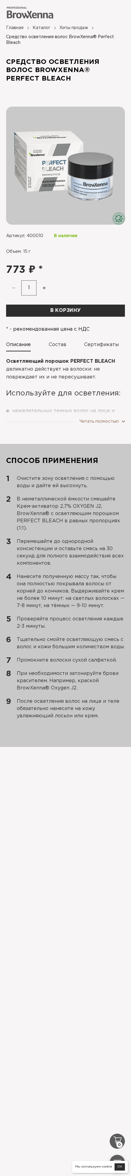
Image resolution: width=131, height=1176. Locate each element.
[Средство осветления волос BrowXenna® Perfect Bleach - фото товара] (65, 166)
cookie (107, 1166)
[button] (44, 288)
